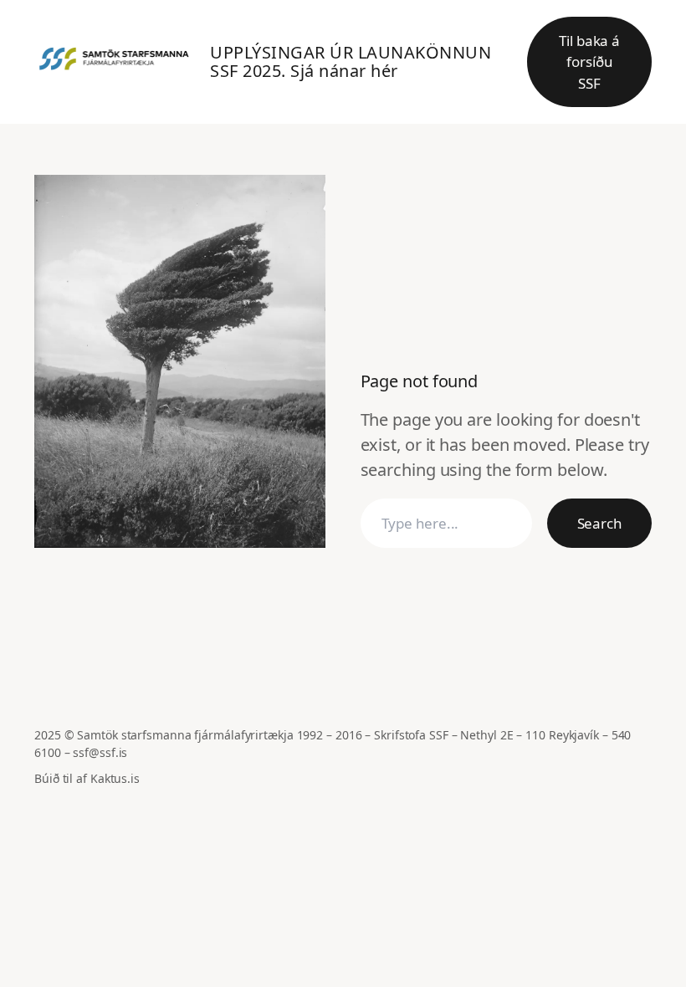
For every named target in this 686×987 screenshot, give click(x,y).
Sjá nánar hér (344, 70)
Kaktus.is (115, 778)
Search (599, 523)
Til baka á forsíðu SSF (589, 62)
